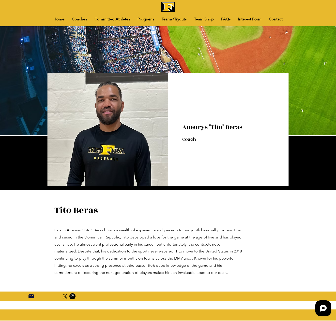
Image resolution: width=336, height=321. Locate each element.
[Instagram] (72, 296)
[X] (65, 296)
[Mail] (31, 296)
